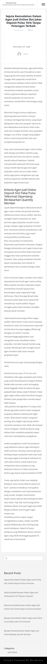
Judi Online (19, 30)
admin (26, 54)
